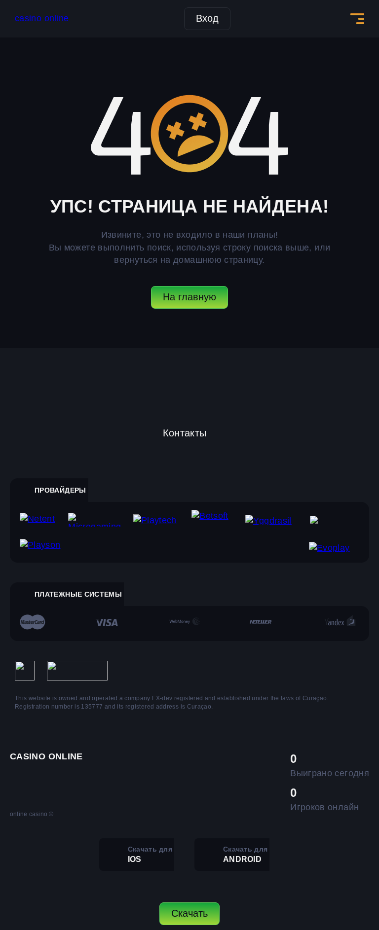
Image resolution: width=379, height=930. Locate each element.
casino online (42, 18)
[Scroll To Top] (350, 869)
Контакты (185, 433)
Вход (207, 18)
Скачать (189, 913)
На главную (189, 296)
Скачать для (150, 854)
